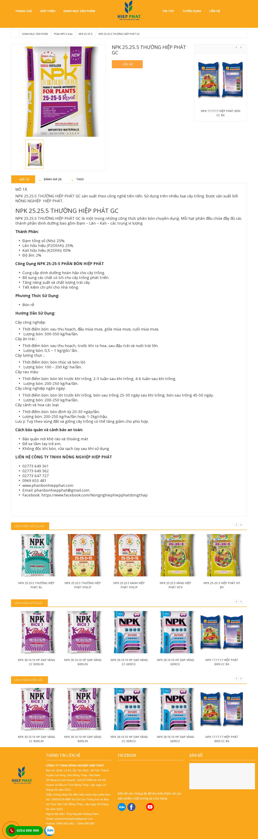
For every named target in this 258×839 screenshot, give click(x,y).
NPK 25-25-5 (86, 34)
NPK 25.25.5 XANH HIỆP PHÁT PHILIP (129, 585)
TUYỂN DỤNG (191, 11)
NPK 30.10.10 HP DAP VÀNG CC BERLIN (36, 662)
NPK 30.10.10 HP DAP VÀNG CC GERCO (129, 662)
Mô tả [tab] (24, 179)
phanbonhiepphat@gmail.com (61, 490)
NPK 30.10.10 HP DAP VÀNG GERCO (175, 662)
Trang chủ (23, 11)
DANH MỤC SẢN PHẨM (79, 11)
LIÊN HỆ (214, 11)
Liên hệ (127, 64)
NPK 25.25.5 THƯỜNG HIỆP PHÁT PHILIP (82, 585)
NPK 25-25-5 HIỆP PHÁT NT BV (221, 585)
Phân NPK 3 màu (63, 34)
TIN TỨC (168, 11)
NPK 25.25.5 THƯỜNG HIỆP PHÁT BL (36, 585)
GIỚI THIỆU (47, 11)
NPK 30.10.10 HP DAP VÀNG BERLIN (82, 662)
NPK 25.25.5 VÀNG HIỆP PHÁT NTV (175, 585)
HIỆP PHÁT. (53, 200)
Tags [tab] (80, 179)
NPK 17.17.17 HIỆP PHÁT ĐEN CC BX (220, 113)
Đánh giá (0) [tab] (52, 179)
